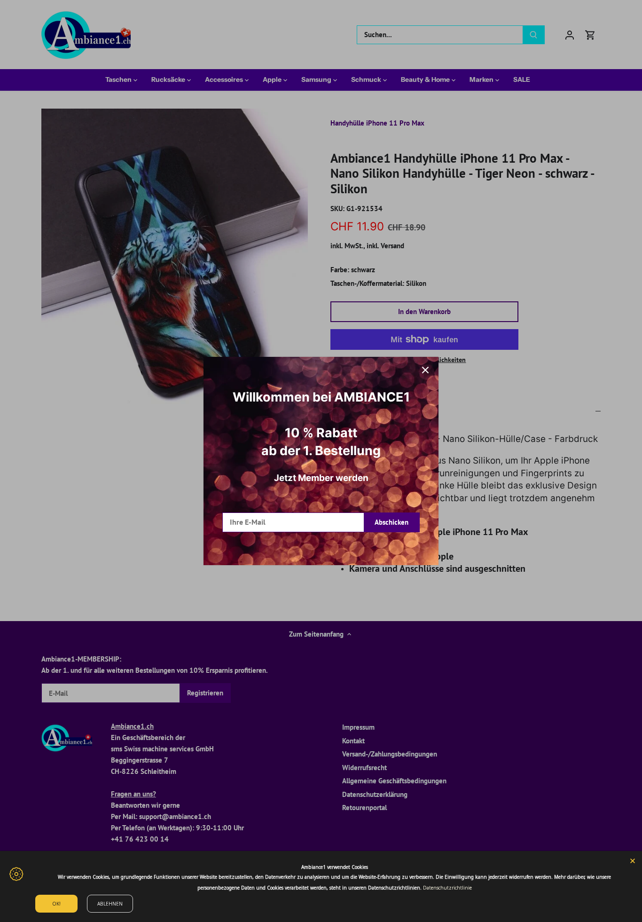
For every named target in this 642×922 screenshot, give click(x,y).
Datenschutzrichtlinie (447, 887)
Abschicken (391, 522)
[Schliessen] (425, 370)
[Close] (632, 860)
